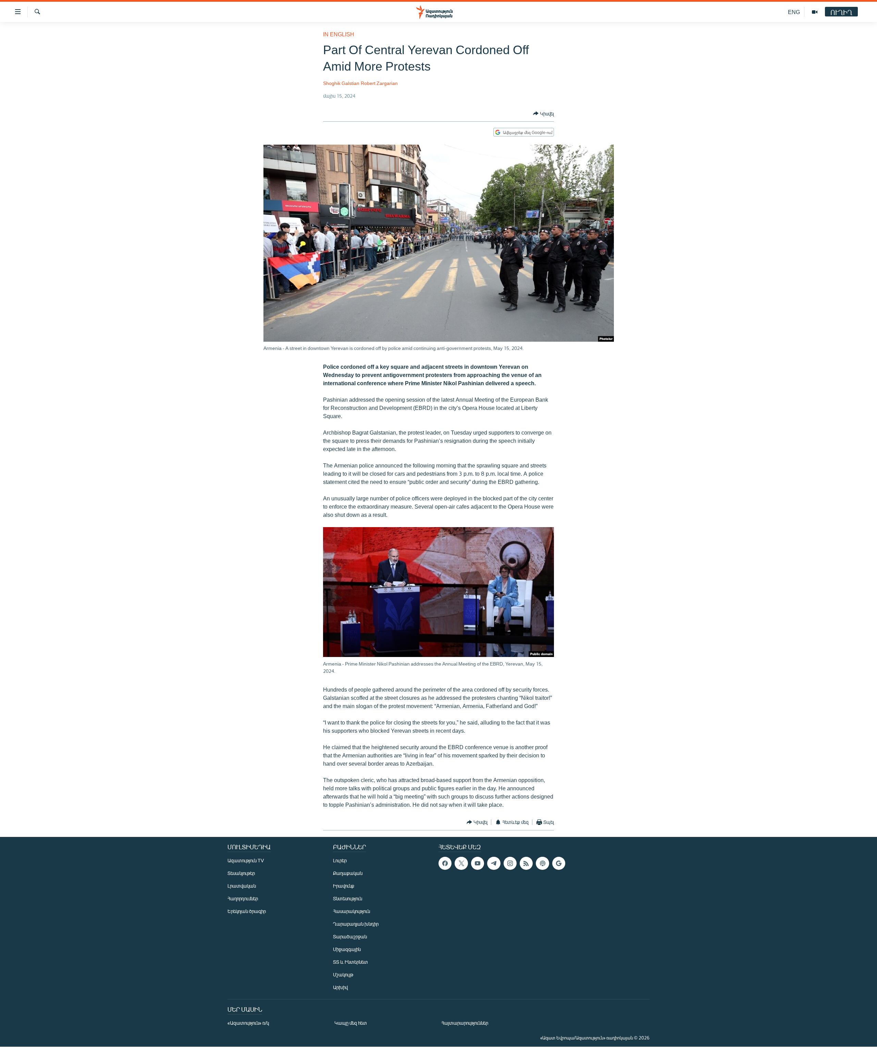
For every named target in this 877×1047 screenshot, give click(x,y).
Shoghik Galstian (341, 83)
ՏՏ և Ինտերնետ (350, 962)
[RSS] (526, 863)
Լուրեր (340, 860)
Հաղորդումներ (242, 898)
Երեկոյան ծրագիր (246, 911)
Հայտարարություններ (464, 1023)
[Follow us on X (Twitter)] (461, 863)
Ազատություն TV (245, 860)
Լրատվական (241, 886)
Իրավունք (343, 886)
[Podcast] (542, 863)
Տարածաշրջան (350, 936)
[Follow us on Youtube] (477, 863)
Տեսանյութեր (241, 873)
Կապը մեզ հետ (350, 1023)
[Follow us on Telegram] (493, 863)
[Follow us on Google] (558, 863)
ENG (794, 12)
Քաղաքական (347, 873)
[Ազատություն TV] (814, 12)
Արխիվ (340, 987)
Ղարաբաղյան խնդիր (356, 924)
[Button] (543, 113)
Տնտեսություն (347, 898)
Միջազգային (347, 949)
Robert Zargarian (379, 83)
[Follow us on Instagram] (510, 863)
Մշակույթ (343, 974)
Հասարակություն (351, 911)
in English (338, 34)
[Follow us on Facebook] (445, 863)
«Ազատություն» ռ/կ (248, 1023)
